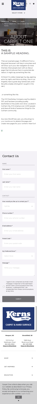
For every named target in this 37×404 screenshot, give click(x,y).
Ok (18, 397)
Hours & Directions (9, 346)
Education (8, 375)
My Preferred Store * (9, 251)
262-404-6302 (9, 344)
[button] (26, 4)
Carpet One (5, 21)
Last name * (6, 182)
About (14, 21)
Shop (6, 358)
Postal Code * (6, 238)
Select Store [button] (17, 13)
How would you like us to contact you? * (15, 201)
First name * (6, 169)
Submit (18, 299)
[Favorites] (30, 4)
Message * (5, 263)
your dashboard (7, 121)
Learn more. (25, 394)
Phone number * (7, 213)
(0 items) (33, 3)
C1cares (22, 21)
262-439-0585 (27, 344)
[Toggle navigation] (3, 4)
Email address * (7, 225)
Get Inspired (9, 366)
